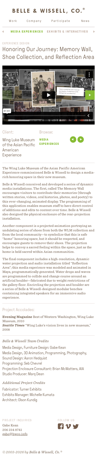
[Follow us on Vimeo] (68, 428)
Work (13, 21)
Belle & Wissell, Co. (44, 452)
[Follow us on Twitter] (76, 428)
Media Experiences (27, 31)
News (85, 21)
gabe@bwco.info (15, 434)
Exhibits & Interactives (67, 31)
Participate (60, 21)
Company (34, 21)
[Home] (48, 13)
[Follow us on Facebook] (61, 428)
